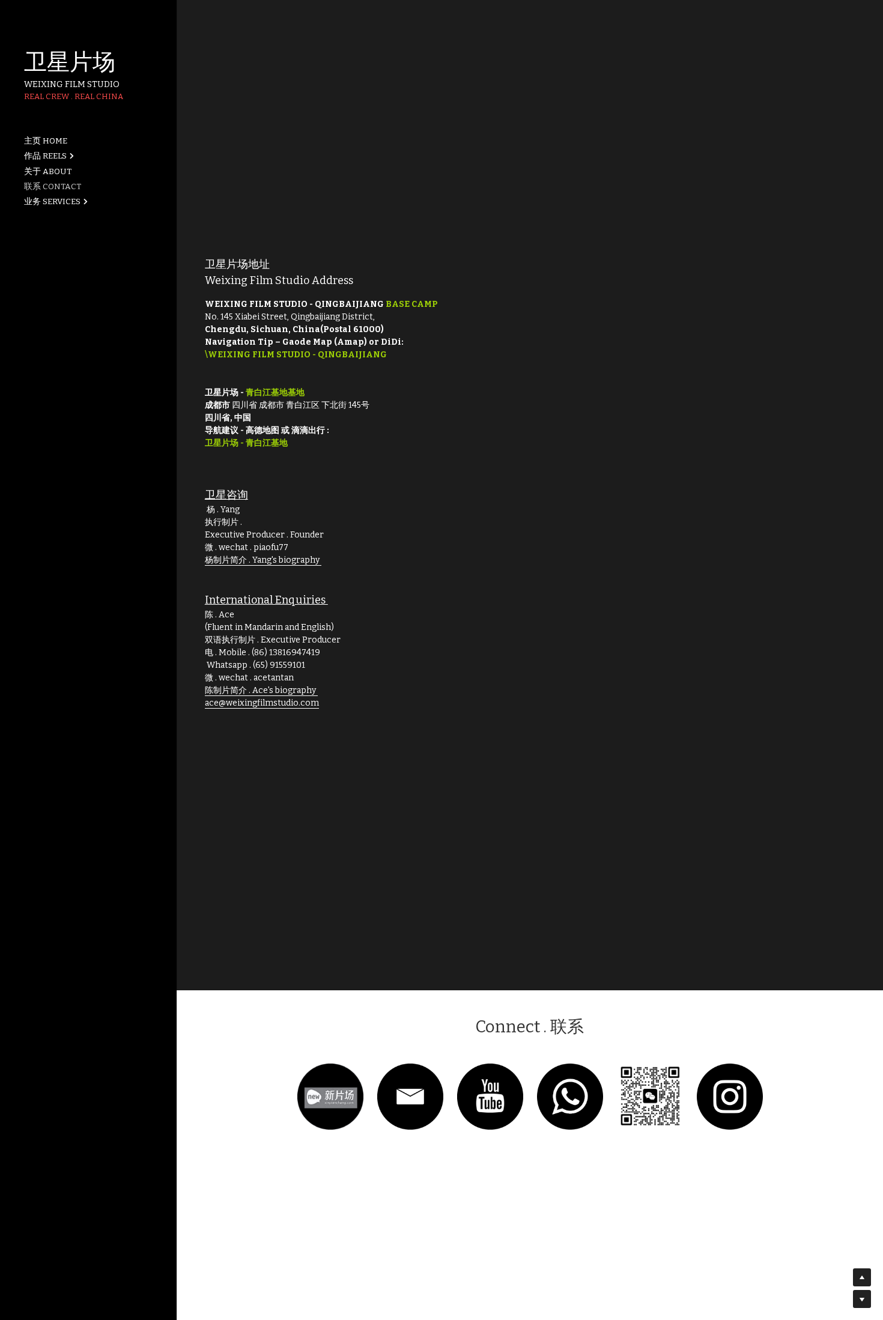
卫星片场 (69, 62)
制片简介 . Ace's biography (265, 690)
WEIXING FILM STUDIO (72, 84)
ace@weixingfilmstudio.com (262, 703)
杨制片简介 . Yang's (242, 560)
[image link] (330, 1096)
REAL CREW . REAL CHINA (73, 96)
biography (299, 560)
